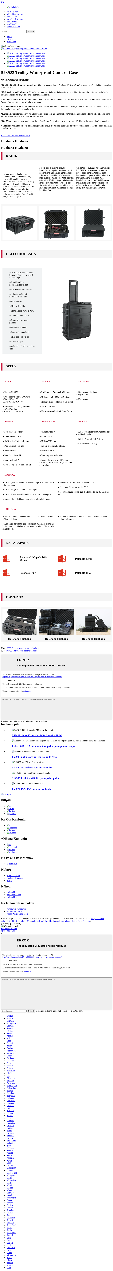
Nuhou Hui (12, 892)
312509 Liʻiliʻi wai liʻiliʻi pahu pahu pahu (35, 778)
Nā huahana (12, 39)
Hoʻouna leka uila (9, 928)
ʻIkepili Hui (12, 864)
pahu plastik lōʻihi (9, 921)
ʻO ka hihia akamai (15, 14)
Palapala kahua (97, 918)
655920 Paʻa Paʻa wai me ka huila (31, 789)
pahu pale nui (38, 921)
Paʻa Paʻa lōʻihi (24, 921)
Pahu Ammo (12, 21)
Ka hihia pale (12, 12)
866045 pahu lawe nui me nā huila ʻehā (24, 648)
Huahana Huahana (15, 878)
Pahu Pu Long (84, 921)
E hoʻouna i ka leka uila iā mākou (15, 135)
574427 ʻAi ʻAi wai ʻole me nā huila (21, 651)
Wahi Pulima (50, 921)
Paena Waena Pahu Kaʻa (17, 914)
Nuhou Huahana (14, 897)
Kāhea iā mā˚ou (13, 26)
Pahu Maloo (12, 17)
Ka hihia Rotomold (15, 19)
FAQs (9, 880)
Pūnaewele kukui (14, 911)
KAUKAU (12, 24)
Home (9, 36)
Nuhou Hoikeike (14, 894)
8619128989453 (8, 931)
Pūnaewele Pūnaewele (16, 909)
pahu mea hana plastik (67, 921)
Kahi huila (11, 41)
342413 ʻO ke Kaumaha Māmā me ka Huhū (37, 735)
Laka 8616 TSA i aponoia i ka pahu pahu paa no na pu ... (45, 746)
